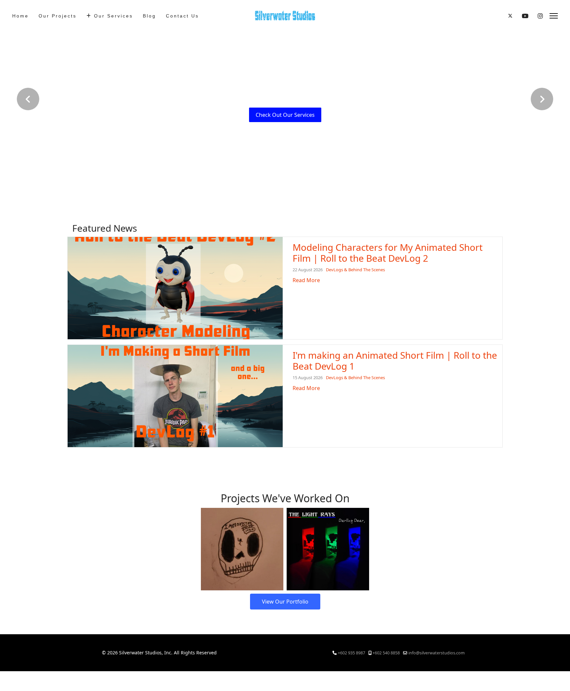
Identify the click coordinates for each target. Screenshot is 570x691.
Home (20, 15)
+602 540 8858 (386, 653)
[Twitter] (510, 16)
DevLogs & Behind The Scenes (355, 270)
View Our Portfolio (285, 601)
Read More (306, 280)
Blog (149, 15)
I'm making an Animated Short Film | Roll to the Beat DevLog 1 (395, 361)
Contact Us (182, 15)
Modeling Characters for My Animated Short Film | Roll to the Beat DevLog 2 (388, 253)
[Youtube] (525, 16)
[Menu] (554, 16)
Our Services (113, 15)
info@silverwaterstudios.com (436, 653)
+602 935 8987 (351, 653)
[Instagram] (540, 16)
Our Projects (58, 15)
